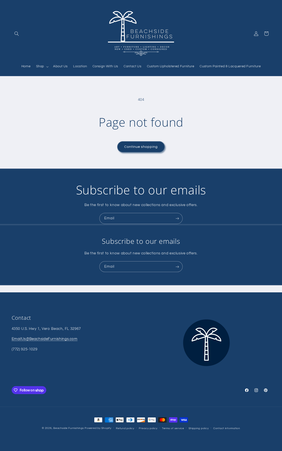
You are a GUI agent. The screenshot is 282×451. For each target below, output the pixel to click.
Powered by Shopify (98, 428)
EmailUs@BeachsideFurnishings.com (45, 339)
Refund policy (125, 428)
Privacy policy (148, 428)
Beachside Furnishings (68, 428)
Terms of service (173, 428)
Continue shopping (141, 146)
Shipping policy (199, 428)
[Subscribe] (177, 218)
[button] (17, 33)
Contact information (226, 428)
